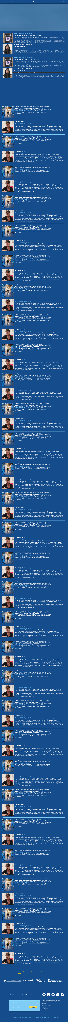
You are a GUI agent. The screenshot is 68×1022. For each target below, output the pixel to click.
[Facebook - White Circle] (62, 994)
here (58, 1017)
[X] (57, 994)
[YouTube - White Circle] (44, 994)
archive (19, 973)
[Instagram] (48, 994)
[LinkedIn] (53, 994)
